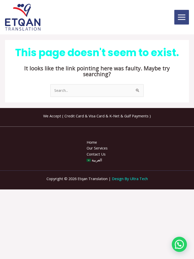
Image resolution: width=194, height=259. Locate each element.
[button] (179, 244)
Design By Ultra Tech (130, 178)
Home (92, 142)
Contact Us (96, 154)
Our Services (97, 147)
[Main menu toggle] (181, 17)
